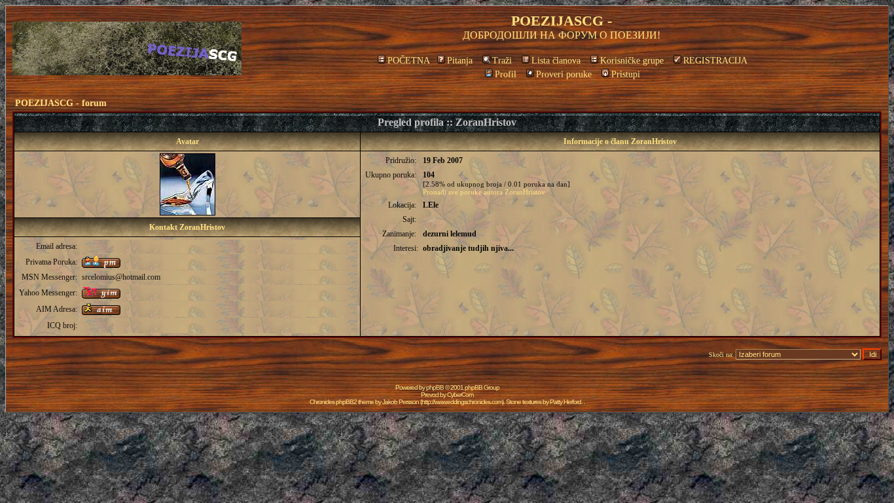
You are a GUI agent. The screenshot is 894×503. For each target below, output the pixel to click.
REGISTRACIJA (715, 60)
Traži (502, 60)
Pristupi (625, 74)
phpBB (435, 387)
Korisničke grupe (632, 60)
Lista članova (556, 60)
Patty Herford (565, 401)
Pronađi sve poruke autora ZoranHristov (484, 192)
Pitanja (460, 60)
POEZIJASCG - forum (61, 103)
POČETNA (408, 60)
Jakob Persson (400, 401)
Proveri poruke (564, 74)
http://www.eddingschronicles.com (461, 401)
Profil (505, 74)
